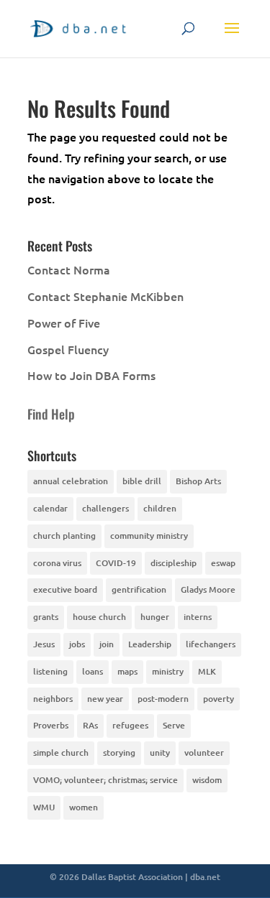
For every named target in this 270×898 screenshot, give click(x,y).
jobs (77, 644)
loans (92, 671)
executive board (65, 589)
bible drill (141, 481)
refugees (130, 725)
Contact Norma (68, 269)
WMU (44, 807)
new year (105, 699)
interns (198, 617)
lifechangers (210, 644)
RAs (90, 725)
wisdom (207, 780)
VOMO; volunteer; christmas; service (105, 780)
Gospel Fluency (68, 349)
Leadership (149, 644)
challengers (105, 508)
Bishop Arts (198, 481)
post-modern (163, 699)
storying (119, 752)
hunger (154, 617)
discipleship (173, 563)
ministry (168, 671)
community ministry (149, 535)
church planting (64, 535)
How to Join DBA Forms (91, 375)
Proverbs (50, 725)
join (106, 644)
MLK (207, 671)
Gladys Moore (208, 589)
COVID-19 (116, 563)
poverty (218, 699)
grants (45, 617)
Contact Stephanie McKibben (105, 296)
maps (127, 671)
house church (99, 617)
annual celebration (70, 481)
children (159, 508)
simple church (61, 752)
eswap (223, 563)
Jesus (44, 644)
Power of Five (63, 322)
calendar (50, 508)
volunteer (204, 752)
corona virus (57, 563)
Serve (174, 725)
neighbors (53, 699)
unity (160, 752)
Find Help (51, 413)
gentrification (139, 589)
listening (50, 671)
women (83, 807)
